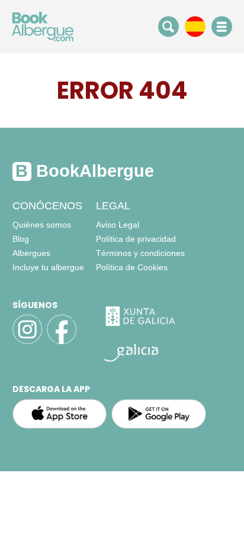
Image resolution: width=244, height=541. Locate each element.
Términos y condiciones (140, 253)
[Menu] (221, 26)
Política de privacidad (136, 239)
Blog (20, 239)
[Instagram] (27, 342)
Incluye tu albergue (48, 267)
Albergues (31, 253)
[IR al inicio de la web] (42, 26)
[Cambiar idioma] (195, 26)
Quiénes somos (41, 224)
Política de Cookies (132, 267)
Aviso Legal (117, 224)
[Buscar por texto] (168, 26)
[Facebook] (61, 342)
